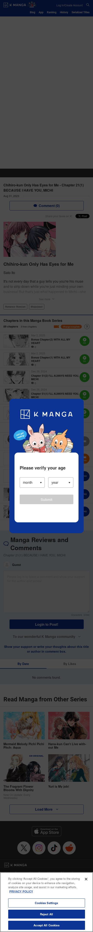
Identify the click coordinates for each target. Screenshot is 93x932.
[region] (46, 902)
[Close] (86, 879)
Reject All (46, 914)
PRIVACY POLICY (21, 891)
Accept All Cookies (46, 925)
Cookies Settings (46, 903)
